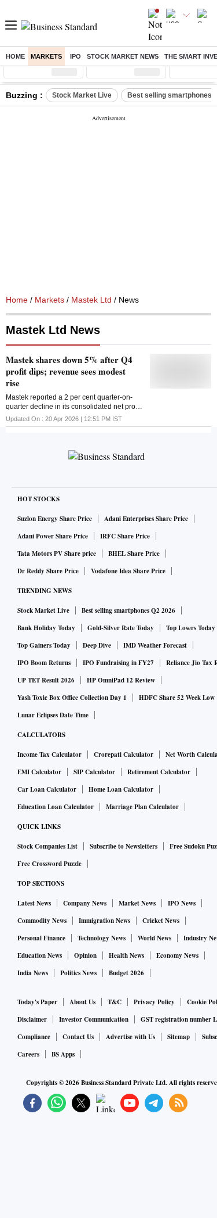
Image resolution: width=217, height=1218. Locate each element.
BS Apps (63, 1054)
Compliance (33, 1037)
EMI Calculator (39, 772)
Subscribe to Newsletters (123, 846)
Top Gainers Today (44, 645)
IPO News (182, 903)
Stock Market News (123, 56)
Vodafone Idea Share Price (128, 571)
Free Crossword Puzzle (49, 864)
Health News (126, 955)
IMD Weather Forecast (155, 645)
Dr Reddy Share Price (48, 571)
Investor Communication (93, 1019)
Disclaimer (32, 1019)
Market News (137, 903)
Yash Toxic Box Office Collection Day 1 (72, 698)
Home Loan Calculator (121, 789)
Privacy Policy (154, 1002)
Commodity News (42, 921)
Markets (46, 56)
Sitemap (178, 1037)
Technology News (102, 938)
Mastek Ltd (91, 299)
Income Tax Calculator (49, 754)
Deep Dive (97, 645)
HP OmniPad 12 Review (121, 680)
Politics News (78, 973)
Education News (39, 955)
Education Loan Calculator (55, 807)
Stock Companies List (47, 846)
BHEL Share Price (134, 553)
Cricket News (160, 921)
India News (32, 973)
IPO (75, 56)
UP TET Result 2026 (46, 680)
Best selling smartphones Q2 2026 (128, 610)
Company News (84, 903)
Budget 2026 (126, 973)
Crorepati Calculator (123, 754)
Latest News (34, 903)
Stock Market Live (82, 95)
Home (15, 56)
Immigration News (104, 921)
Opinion (85, 955)
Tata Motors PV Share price (56, 553)
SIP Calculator (94, 772)
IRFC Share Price (125, 536)
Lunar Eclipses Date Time (53, 715)
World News (154, 938)
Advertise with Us (130, 1037)
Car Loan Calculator (46, 789)
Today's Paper (37, 1002)
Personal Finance (41, 938)
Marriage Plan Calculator (142, 807)
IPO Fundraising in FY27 (118, 663)
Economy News (177, 955)
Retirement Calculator (158, 772)
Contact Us (78, 1037)
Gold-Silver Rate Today (120, 628)
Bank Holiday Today (46, 628)
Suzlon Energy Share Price (54, 519)
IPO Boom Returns (44, 663)
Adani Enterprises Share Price (146, 519)
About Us (82, 1002)
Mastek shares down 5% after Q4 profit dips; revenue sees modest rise (69, 371)
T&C (115, 1002)
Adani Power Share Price (52, 536)
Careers (28, 1054)
